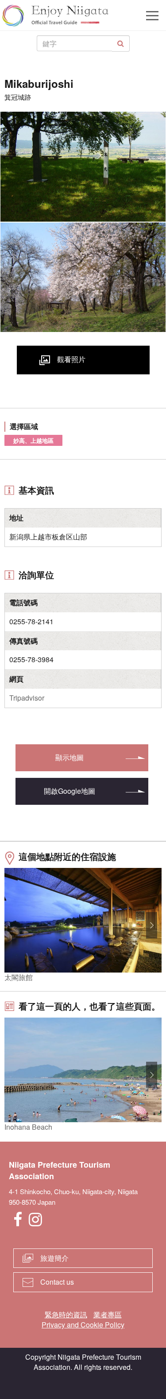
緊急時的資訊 (66, 1314)
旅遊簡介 (54, 1258)
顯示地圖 (69, 757)
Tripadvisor (26, 698)
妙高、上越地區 (33, 440)
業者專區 (107, 1314)
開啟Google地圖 (69, 791)
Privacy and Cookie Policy (83, 1325)
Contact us (57, 1282)
